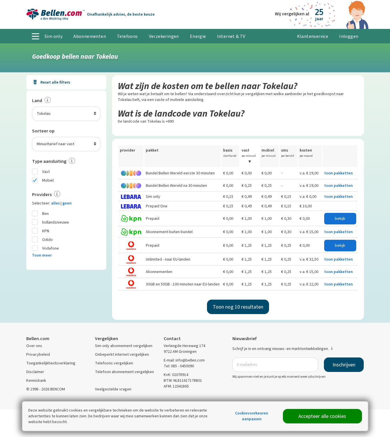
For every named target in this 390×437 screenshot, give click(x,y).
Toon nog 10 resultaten (238, 306)
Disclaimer (35, 372)
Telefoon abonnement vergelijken (124, 372)
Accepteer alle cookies (322, 416)
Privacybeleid (38, 354)
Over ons (34, 346)
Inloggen (348, 36)
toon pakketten (338, 173)
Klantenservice (313, 36)
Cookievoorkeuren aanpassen (251, 416)
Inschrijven (344, 364)
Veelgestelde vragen (113, 389)
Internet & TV (231, 36)
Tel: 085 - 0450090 (179, 366)
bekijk (340, 218)
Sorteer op (43, 131)
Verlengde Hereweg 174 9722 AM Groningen (184, 348)
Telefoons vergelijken (114, 363)
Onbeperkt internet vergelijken (122, 354)
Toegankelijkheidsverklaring (50, 363)
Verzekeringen (164, 36)
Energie (198, 36)
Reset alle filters (55, 82)
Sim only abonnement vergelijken (123, 346)
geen (67, 203)
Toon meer (42, 255)
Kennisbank (36, 380)
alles (55, 203)
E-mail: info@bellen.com (184, 360)
